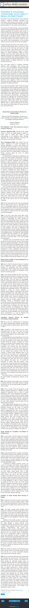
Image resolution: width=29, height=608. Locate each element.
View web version (14, 603)
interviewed (4, 67)
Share (3, 594)
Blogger (17, 606)
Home (14, 601)
